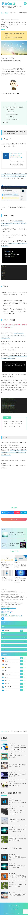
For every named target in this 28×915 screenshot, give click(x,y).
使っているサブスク (5, 609)
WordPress (8, 674)
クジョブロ (3, 614)
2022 (3, 641)
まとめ (6, 122)
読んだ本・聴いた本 (5, 606)
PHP (6, 670)
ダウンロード (10, 112)
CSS (3, 29)
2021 (3, 645)
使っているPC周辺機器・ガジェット (8, 608)
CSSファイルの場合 (13, 114)
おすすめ (7, 680)
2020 (3, 649)
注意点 (12, 117)
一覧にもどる (13, 519)
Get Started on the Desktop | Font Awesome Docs (16, 156)
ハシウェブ (8, 3)
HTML (6, 661)
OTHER (7, 690)
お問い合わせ (14, 909)
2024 (3, 634)
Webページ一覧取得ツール (6, 611)
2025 (3, 627)
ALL (6, 658)
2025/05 (7, 630)
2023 (3, 638)
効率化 (7, 683)
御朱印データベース (5, 612)
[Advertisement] (14, 489)
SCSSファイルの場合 (13, 119)
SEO (6, 677)
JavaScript (7, 667)
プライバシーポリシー (14, 905)
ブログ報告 (8, 687)
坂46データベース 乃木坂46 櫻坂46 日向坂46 (10, 616)
